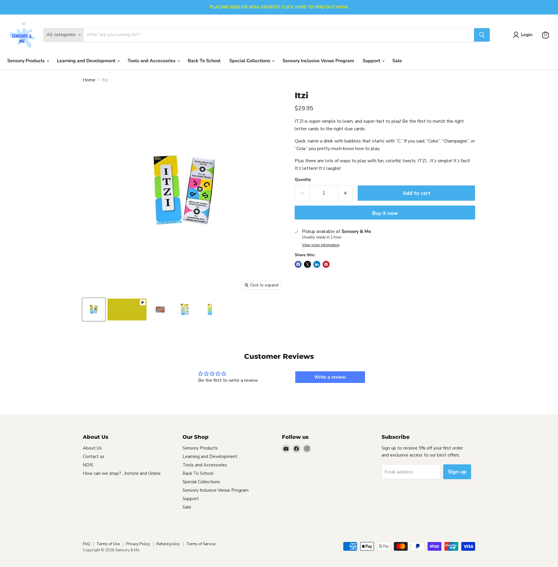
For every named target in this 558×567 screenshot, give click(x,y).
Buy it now (385, 213)
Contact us (93, 456)
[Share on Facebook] (298, 264)
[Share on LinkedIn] (316, 264)
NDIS (88, 465)
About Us (92, 448)
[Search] (482, 35)
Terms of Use (108, 544)
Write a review (330, 377)
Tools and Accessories (152, 61)
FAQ (86, 544)
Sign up (457, 471)
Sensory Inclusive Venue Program (318, 61)
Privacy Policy (138, 544)
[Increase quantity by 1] (345, 193)
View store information (320, 245)
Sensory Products (26, 61)
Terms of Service (200, 544)
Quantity (303, 179)
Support (372, 61)
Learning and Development (87, 61)
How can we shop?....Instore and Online (122, 473)
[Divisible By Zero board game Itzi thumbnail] (93, 309)
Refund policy (168, 544)
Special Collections (250, 61)
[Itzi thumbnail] (127, 309)
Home (89, 80)
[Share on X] (307, 264)
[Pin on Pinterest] (326, 264)
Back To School (204, 61)
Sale (397, 61)
